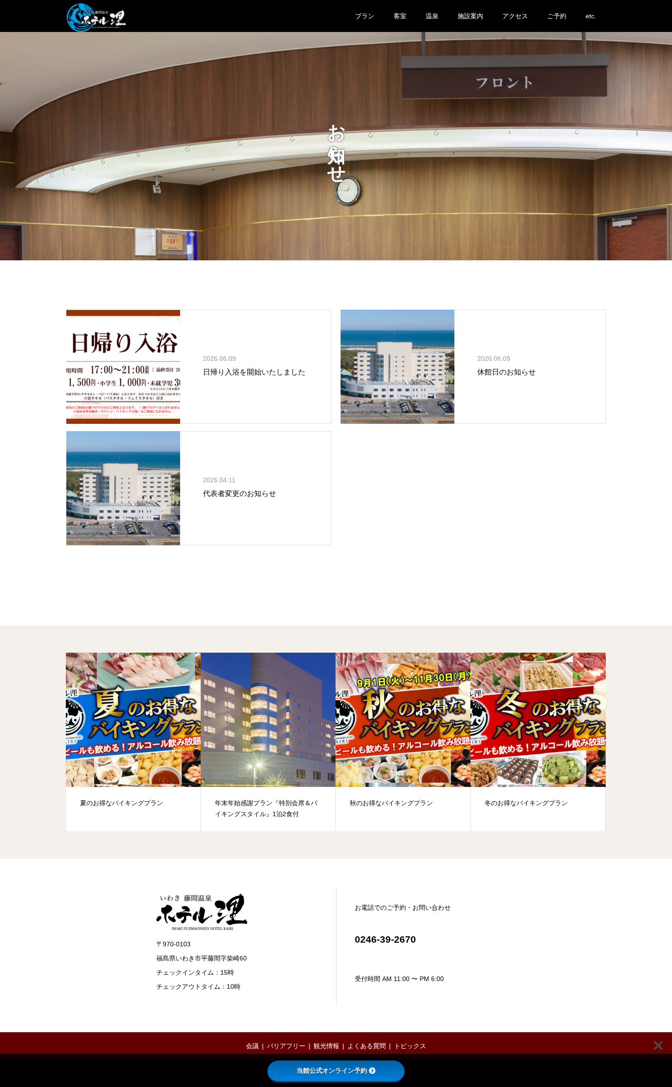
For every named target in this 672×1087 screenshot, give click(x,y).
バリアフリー (286, 1046)
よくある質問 (366, 1046)
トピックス (410, 1046)
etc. (591, 16)
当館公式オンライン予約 (332, 1070)
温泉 (432, 16)
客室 (400, 16)
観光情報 (326, 1046)
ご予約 (556, 16)
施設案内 (470, 16)
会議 (252, 1046)
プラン (364, 16)
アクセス (515, 16)
